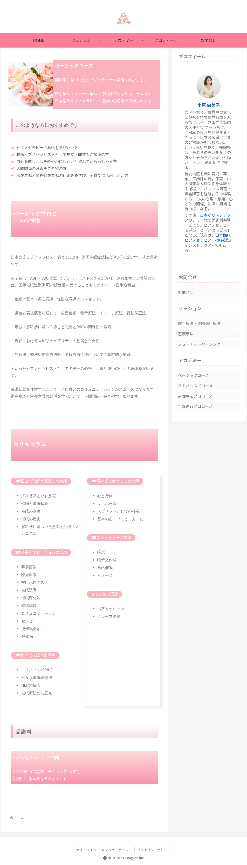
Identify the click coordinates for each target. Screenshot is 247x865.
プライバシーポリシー (154, 849)
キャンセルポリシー (117, 849)
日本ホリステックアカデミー (208, 217)
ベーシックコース (193, 375)
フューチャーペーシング (199, 344)
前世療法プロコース (195, 396)
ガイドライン (86, 849)
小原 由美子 (208, 105)
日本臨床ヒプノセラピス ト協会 (208, 237)
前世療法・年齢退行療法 (199, 323)
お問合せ (185, 292)
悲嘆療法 (185, 334)
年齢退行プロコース (195, 406)
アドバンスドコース (195, 385)
